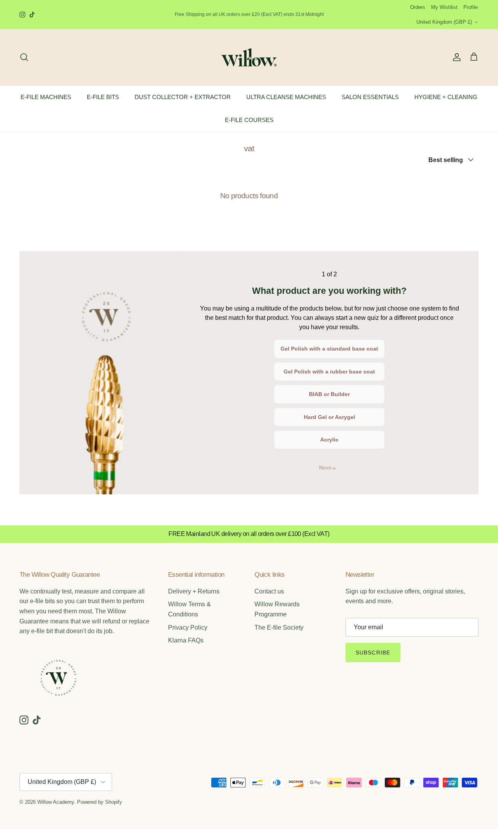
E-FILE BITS (103, 97)
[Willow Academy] (249, 57)
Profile (470, 7)
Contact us (269, 591)
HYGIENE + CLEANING (445, 97)
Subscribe (373, 652)
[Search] (24, 57)
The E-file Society (278, 627)
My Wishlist (444, 7)
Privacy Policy (187, 627)
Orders (417, 7)
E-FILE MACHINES (46, 97)
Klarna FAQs (185, 640)
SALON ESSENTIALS (370, 97)
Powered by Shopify (99, 802)
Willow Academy (55, 802)
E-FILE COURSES (249, 119)
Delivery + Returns (193, 591)
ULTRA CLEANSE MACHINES (286, 97)
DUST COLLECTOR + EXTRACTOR (183, 97)
